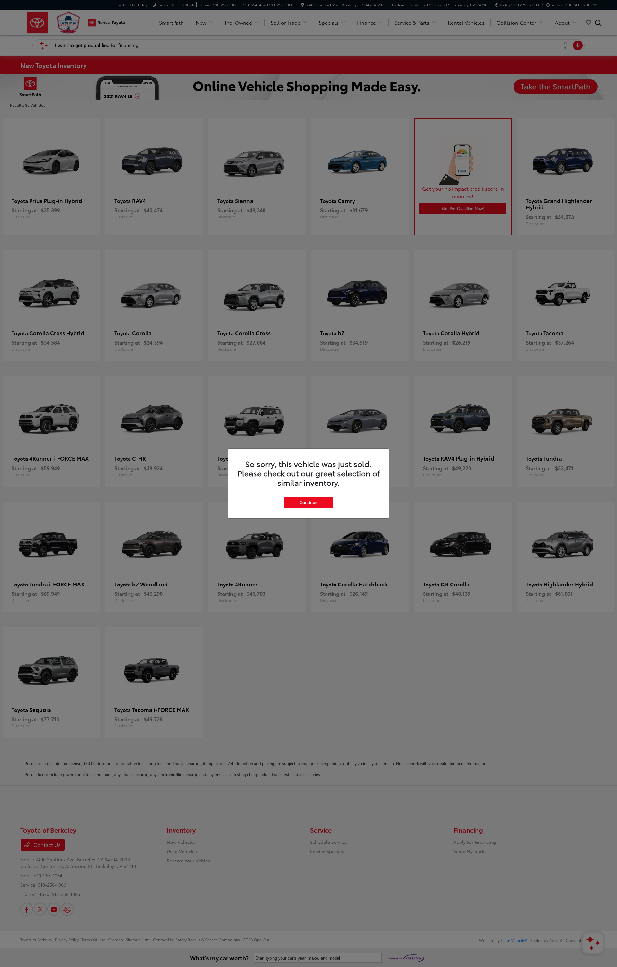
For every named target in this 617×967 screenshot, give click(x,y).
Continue (308, 502)
